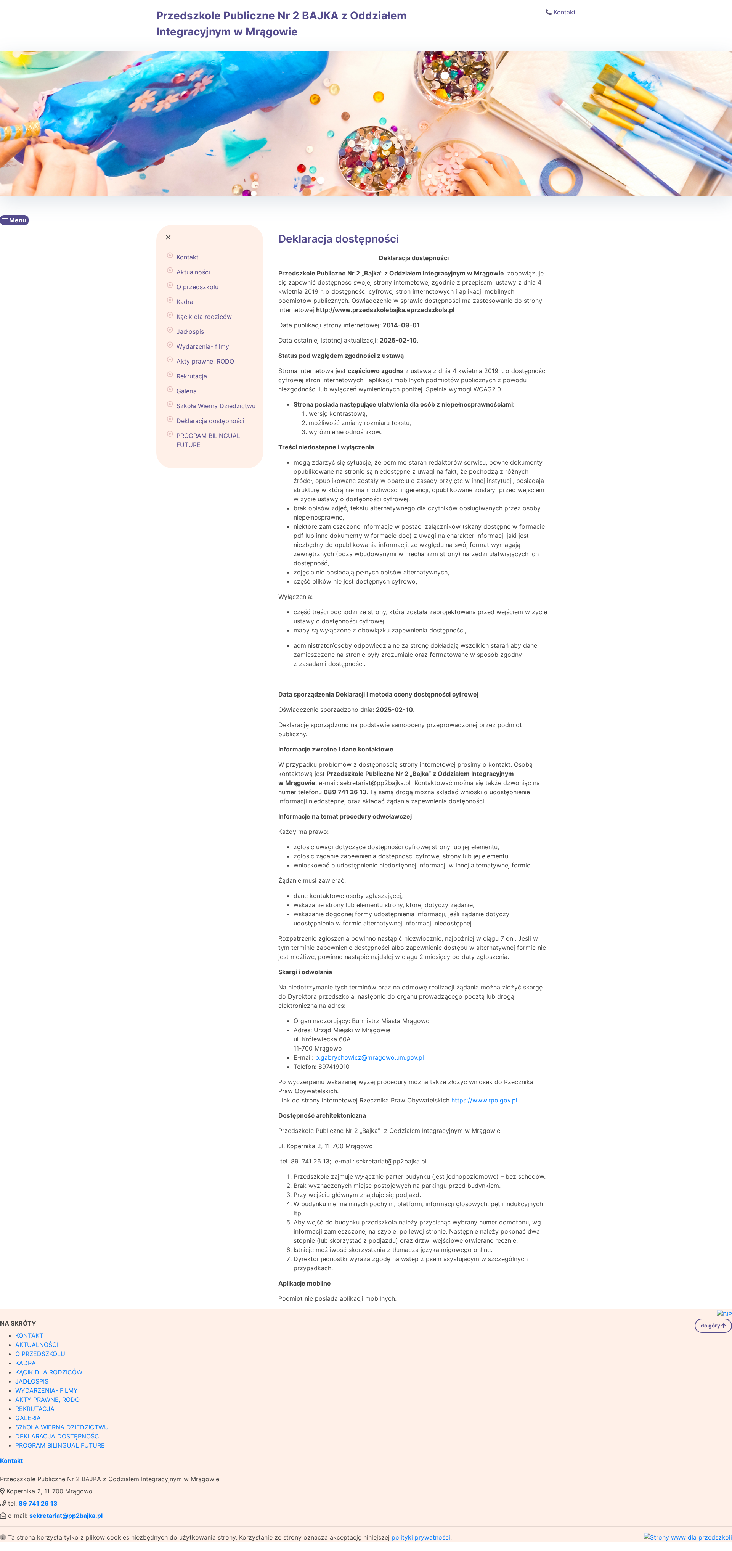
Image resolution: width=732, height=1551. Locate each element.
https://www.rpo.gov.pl (484, 1100)
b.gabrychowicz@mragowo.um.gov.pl (369, 1057)
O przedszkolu (197, 287)
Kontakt (565, 12)
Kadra (185, 302)
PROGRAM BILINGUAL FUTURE (208, 440)
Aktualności (193, 272)
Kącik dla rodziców (204, 316)
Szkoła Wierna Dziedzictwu (216, 406)
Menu (17, 220)
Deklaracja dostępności (210, 421)
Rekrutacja (192, 376)
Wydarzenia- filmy (203, 346)
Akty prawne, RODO (205, 361)
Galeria (187, 391)
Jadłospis (190, 331)
